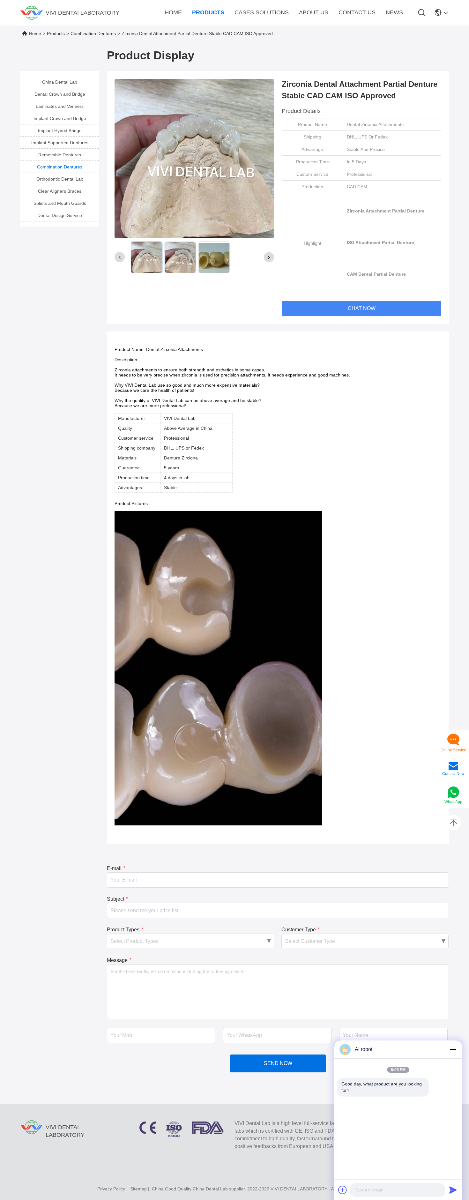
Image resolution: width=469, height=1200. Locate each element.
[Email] (453, 766)
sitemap (138, 1188)
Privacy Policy (111, 1188)
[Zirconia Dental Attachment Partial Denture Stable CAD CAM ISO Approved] (194, 158)
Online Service (453, 750)
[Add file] (342, 1190)
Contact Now (453, 773)
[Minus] (453, 1049)
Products (56, 33)
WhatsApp (453, 802)
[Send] (453, 1190)
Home (35, 33)
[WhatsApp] (453, 792)
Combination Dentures (93, 33)
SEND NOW (278, 1063)
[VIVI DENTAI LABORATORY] (31, 12)
